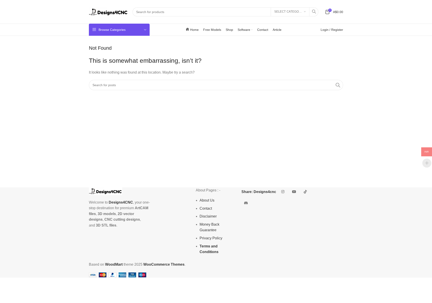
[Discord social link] (245, 203)
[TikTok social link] (305, 191)
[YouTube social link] (294, 191)
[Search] (313, 11)
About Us (207, 200)
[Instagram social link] (282, 191)
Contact (206, 208)
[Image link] (105, 191)
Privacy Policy (211, 238)
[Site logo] (108, 11)
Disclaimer (208, 216)
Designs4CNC (121, 202)
